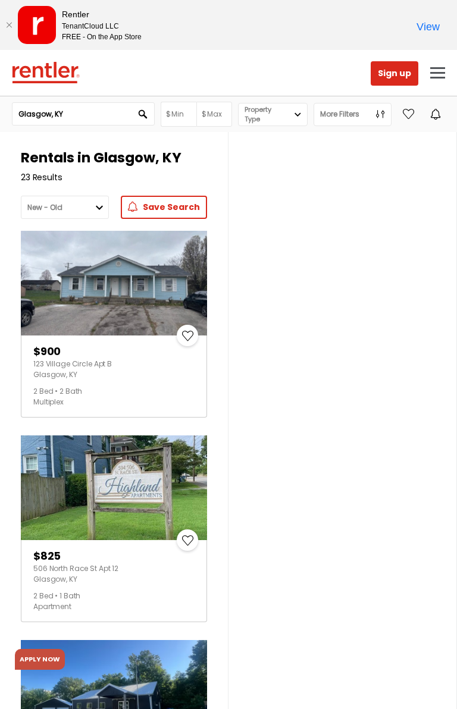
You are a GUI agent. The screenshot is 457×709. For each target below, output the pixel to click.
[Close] (8, 25)
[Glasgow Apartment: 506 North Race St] (114, 487)
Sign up (394, 73)
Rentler (46, 72)
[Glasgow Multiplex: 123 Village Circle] (114, 283)
